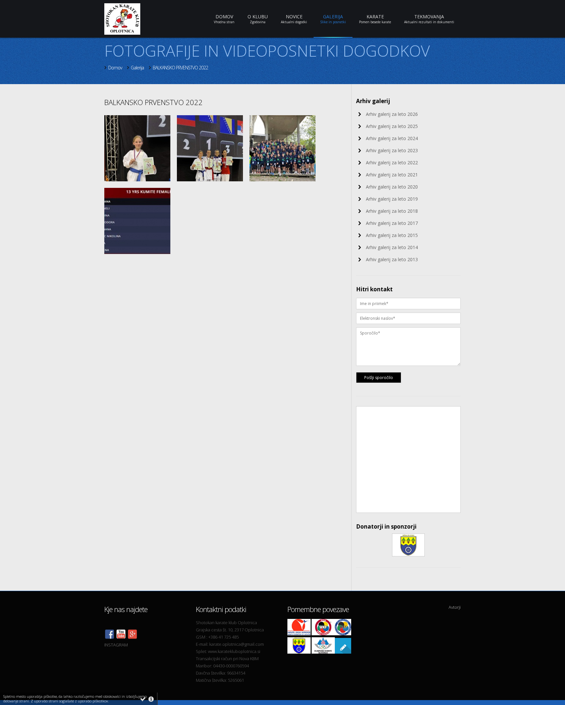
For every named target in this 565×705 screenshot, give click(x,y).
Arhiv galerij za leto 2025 (392, 126)
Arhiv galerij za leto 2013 (392, 259)
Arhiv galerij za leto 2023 (392, 150)
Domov (115, 67)
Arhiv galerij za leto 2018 (392, 211)
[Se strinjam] (143, 699)
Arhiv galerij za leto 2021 (392, 175)
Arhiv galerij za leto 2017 (392, 223)
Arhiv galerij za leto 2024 (392, 138)
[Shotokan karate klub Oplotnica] (121, 638)
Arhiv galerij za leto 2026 (392, 114)
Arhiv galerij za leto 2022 (392, 162)
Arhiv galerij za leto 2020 (392, 187)
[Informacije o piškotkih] (151, 699)
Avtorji (455, 607)
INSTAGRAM (116, 645)
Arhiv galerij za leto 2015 (392, 235)
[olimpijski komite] (323, 652)
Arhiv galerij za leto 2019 (392, 199)
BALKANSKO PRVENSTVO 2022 (180, 67)
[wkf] (323, 634)
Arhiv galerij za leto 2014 (392, 247)
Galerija (137, 67)
